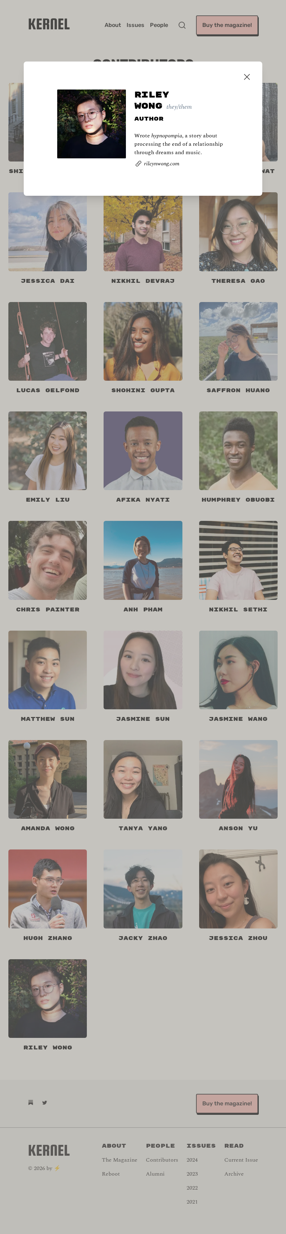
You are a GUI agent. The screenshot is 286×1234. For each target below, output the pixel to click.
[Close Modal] (247, 77)
